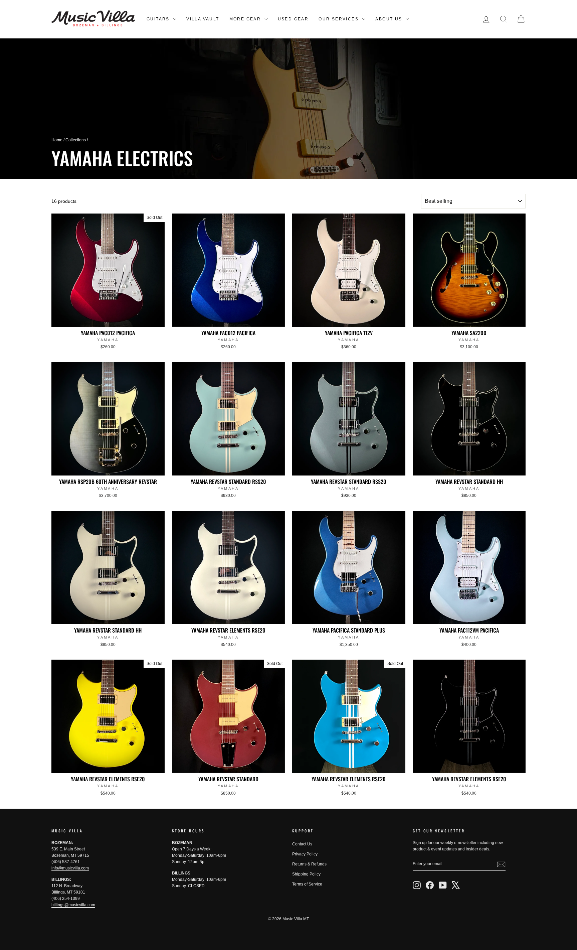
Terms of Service (307, 884)
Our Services (339, 19)
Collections (75, 140)
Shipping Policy (306, 874)
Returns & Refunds (309, 864)
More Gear (246, 19)
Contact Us (302, 844)
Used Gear (293, 19)
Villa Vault (202, 19)
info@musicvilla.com (70, 868)
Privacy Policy (305, 854)
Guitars (159, 19)
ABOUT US (389, 19)
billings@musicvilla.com (73, 905)
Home (56, 140)
